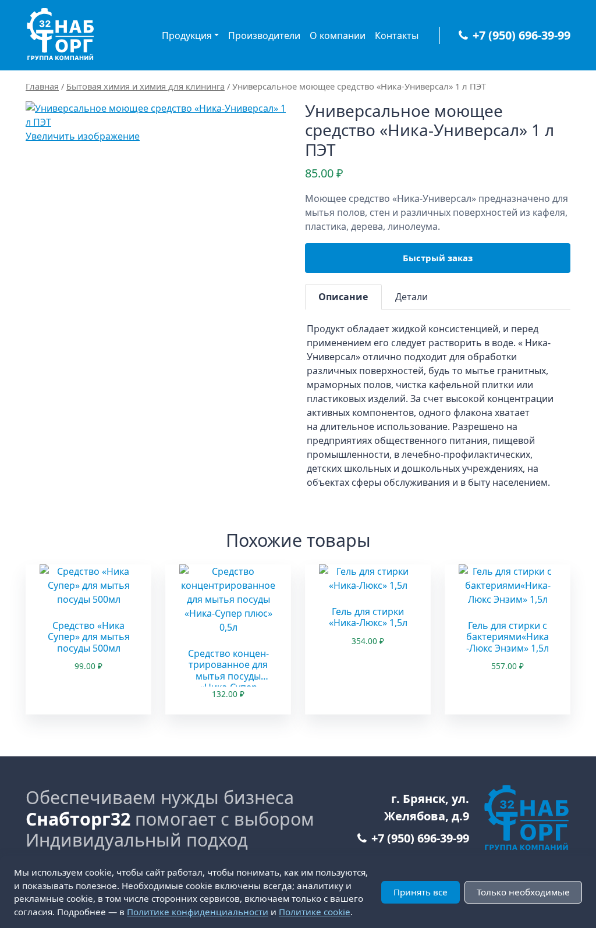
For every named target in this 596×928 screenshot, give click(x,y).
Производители (264, 35)
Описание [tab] (343, 296)
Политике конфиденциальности (197, 912)
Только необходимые (523, 892)
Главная (42, 86)
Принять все (420, 892)
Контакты (396, 35)
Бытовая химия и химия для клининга (145, 86)
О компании (338, 35)
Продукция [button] (187, 35)
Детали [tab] (411, 296)
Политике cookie (314, 912)
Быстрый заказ (438, 258)
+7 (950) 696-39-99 (521, 35)
